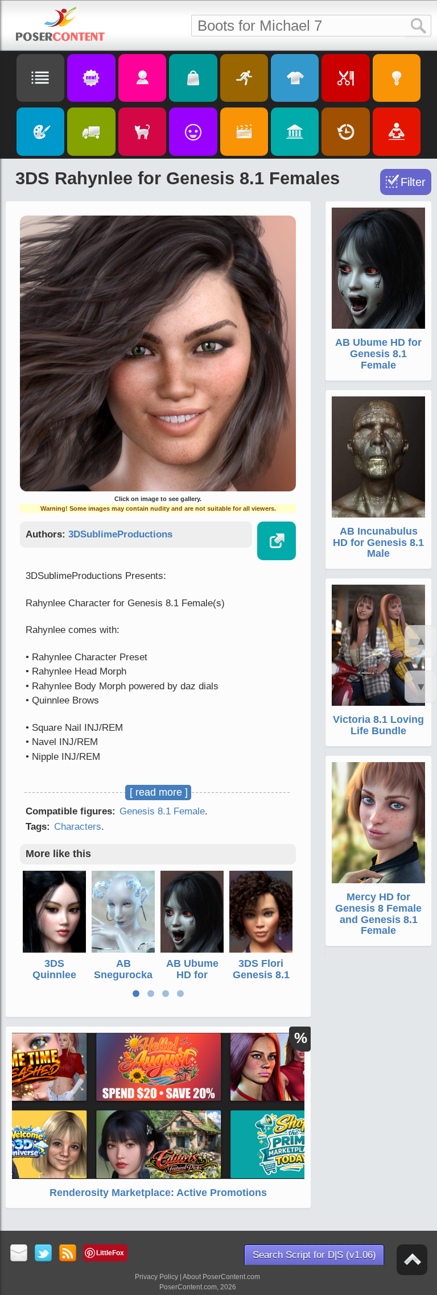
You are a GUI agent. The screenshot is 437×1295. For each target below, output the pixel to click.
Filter (413, 182)
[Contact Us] (19, 1253)
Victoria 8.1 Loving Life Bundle (378, 725)
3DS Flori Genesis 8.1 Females (261, 975)
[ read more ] (159, 792)
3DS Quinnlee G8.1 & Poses (54, 980)
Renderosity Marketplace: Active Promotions (158, 1192)
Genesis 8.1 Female (162, 811)
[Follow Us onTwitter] (43, 1253)
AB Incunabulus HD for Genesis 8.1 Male (378, 543)
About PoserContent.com (221, 1277)
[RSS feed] (68, 1253)
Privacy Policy (156, 1277)
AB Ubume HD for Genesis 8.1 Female (192, 980)
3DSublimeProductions (120, 534)
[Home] (60, 24)
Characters (77, 826)
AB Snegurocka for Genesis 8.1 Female (123, 980)
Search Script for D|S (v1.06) (314, 1255)
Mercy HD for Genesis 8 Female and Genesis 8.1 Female (378, 913)
